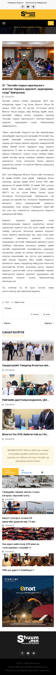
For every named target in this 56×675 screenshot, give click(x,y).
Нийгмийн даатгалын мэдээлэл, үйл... (25, 399)
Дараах (48, 323)
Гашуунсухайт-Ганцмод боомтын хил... (26, 365)
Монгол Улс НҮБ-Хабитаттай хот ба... (25, 434)
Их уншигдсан (26, 471)
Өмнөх (7, 323)
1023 (6, 302)
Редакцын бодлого (15, 3)
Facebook (35, 314)
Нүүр (16, 27)
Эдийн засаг (19, 302)
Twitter (47, 314)
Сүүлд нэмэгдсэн (9, 471)
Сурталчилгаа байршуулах (36, 3)
